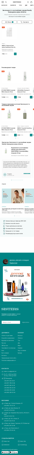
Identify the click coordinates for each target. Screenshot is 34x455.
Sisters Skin (23, 441)
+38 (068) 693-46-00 (9, 387)
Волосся (20, 335)
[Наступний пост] (29, 284)
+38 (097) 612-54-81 (9, 380)
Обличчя (20, 338)
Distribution (6, 444)
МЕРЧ (31, 5)
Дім (19, 343)
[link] (31, 2)
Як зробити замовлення (8, 338)
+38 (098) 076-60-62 (9, 430)
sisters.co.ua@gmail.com (10, 371)
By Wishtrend (5, 88)
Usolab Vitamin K (25, 88)
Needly (3, 43)
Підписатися (13, 263)
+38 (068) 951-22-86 (9, 390)
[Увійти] (28, 2)
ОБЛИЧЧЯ (13, 5)
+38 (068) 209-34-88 (9, 425)
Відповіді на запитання (8, 340)
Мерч (19, 345)
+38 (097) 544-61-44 (9, 420)
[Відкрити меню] (3, 2)
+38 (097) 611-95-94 (9, 410)
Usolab (19, 88)
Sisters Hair (6, 441)
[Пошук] (6, 2)
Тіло (19, 340)
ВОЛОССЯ (4, 5)
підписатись (25, 322)
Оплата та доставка (7, 335)
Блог (3, 350)
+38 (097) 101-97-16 (9, 416)
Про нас (4, 343)
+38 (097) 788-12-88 (9, 383)
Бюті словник (5, 353)
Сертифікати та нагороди (8, 348)
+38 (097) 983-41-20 (9, 385)
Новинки (20, 348)
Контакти (4, 355)
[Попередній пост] (5, 284)
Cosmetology (23, 444)
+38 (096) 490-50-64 (9, 392)
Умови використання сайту (9, 358)
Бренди (20, 353)
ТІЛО (20, 5)
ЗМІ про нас (5, 345)
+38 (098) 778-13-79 (9, 405)
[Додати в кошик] (15, 54)
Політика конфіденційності (9, 360)
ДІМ (26, 5)
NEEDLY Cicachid (25, 126)
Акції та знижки (22, 350)
